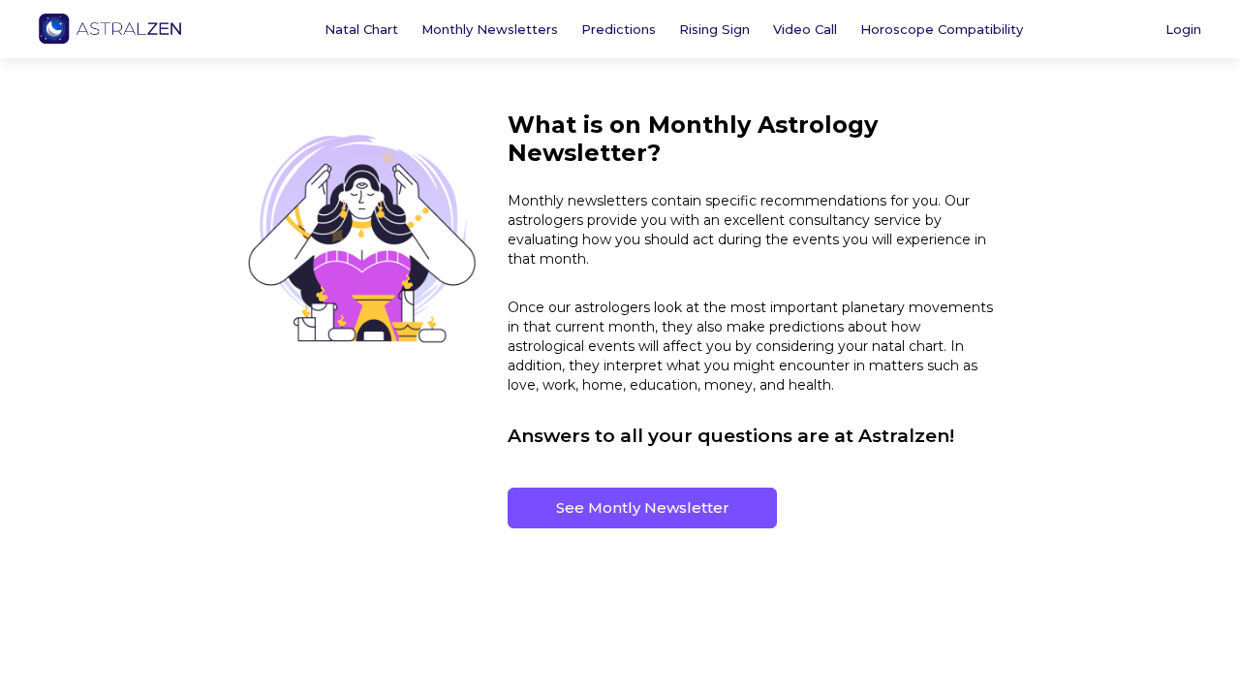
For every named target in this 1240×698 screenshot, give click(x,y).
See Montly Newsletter (642, 507)
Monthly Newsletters (489, 29)
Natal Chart (361, 29)
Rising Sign (714, 29)
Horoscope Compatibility (941, 29)
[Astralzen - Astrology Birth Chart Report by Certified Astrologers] (110, 29)
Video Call (805, 29)
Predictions (618, 29)
